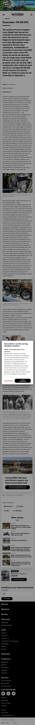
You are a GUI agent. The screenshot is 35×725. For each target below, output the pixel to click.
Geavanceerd (8, 381)
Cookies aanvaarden (22, 380)
